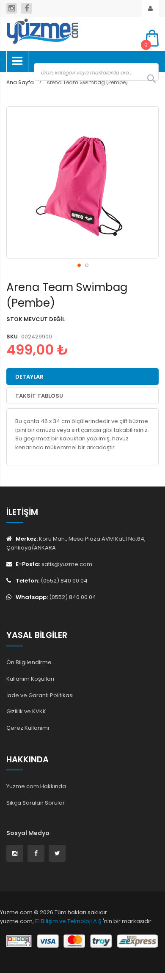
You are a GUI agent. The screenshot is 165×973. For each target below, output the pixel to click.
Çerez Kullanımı (27, 728)
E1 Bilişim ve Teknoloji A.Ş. (69, 921)
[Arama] (147, 78)
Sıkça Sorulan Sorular (35, 803)
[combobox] (96, 72)
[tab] (82, 376)
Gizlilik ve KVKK (26, 711)
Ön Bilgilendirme (29, 662)
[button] (78, 264)
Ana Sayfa (20, 82)
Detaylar (29, 377)
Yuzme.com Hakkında (36, 786)
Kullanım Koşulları (30, 679)
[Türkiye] (69, 31)
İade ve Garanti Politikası (40, 695)
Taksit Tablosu (39, 396)
